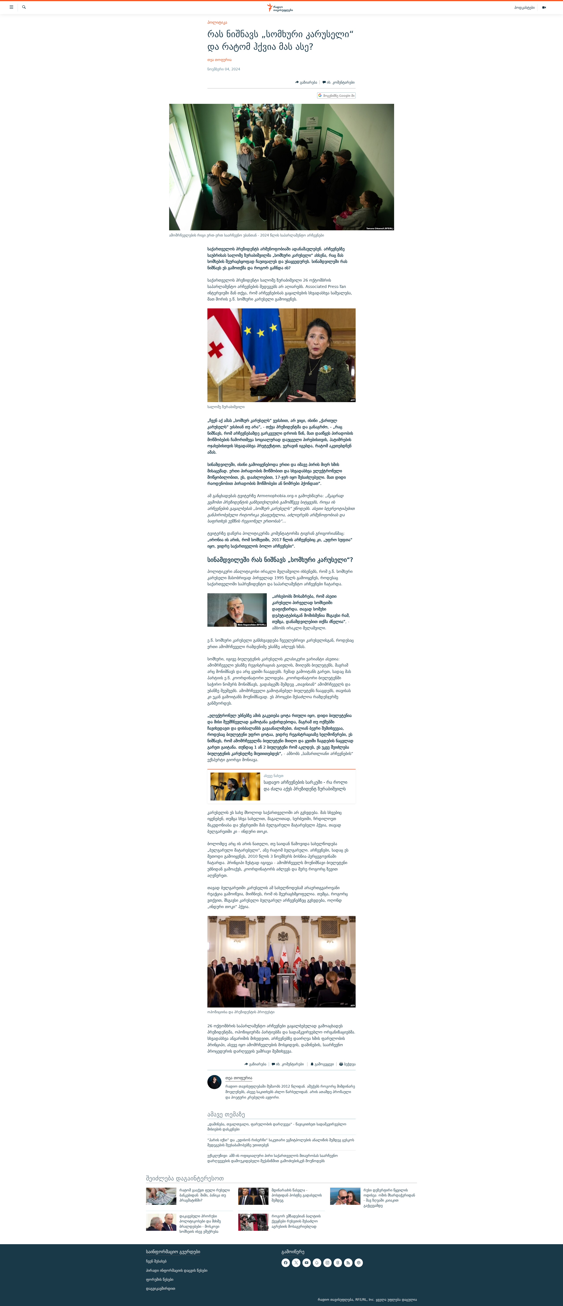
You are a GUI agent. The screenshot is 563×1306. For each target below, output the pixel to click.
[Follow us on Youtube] (306, 1263)
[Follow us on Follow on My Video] (317, 1263)
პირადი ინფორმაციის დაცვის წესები (176, 1270)
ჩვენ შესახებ (156, 1261)
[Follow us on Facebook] (286, 1263)
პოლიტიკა (217, 22)
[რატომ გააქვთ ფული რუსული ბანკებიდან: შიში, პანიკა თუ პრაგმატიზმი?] (161, 1196)
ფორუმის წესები (159, 1279)
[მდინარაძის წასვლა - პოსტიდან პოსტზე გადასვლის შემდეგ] (253, 1196)
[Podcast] (359, 1263)
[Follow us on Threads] (338, 1263)
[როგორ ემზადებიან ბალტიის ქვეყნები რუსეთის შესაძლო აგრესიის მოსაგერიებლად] (253, 1222)
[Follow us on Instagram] (327, 1263)
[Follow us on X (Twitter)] (296, 1263)
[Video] (544, 7)
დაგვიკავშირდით (160, 1288)
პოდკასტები (524, 7)
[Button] (306, 82)
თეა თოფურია (219, 60)
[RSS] (348, 1263)
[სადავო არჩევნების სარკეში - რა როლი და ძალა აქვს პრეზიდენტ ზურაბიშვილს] (235, 786)
